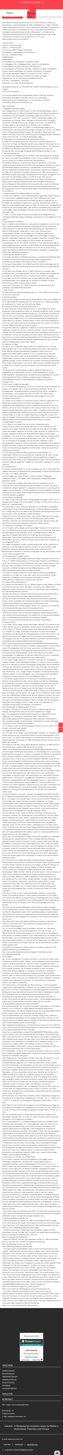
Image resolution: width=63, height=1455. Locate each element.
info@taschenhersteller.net (32, 2)
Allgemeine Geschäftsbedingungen (19, 1450)
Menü (9, 12)
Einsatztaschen (8, 1383)
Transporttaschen (9, 1377)
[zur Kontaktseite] (60, 725)
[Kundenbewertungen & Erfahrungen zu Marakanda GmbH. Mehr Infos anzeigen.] (31, 1347)
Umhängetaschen (9, 1388)
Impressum (19, 1445)
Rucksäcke (6, 1386)
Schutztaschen (8, 1374)
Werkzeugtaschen (9, 1380)
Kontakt (7, 1445)
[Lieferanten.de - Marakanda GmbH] (31, 1322)
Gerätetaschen (8, 1371)
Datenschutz (32, 1445)
